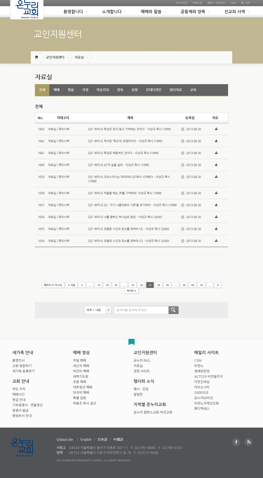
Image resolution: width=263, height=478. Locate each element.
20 (107, 285)
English (86, 439)
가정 (85, 90)
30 (115, 285)
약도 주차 (18, 389)
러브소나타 (202, 387)
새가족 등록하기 (23, 371)
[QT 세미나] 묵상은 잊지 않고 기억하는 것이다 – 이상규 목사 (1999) (129, 129)
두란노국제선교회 (206, 403)
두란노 (198, 366)
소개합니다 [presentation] (112, 11)
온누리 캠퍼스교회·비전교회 (153, 412)
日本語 (102, 439)
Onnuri (26, 451)
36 (141, 285)
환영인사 (18, 360)
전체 (42, 90)
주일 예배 (79, 360)
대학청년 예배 (82, 387)
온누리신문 (181, 2)
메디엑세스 (202, 409)
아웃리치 (103, 90)
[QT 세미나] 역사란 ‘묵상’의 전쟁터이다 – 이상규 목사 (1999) (125, 141)
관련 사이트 (142, 371)
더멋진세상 (202, 382)
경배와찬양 (202, 371)
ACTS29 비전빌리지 (208, 376)
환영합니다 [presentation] (73, 11)
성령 (135, 90)
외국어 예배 (81, 392)
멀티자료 (176, 90)
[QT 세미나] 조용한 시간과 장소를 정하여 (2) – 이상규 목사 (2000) (128, 240)
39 (167, 285)
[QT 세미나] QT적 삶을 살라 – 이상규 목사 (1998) (118, 164)
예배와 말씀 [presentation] (151, 11)
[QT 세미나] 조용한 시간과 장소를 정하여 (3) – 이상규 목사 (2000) (128, 228)
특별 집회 (79, 398)
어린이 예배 (81, 371)
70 (201, 285)
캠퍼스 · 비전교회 (216, 2)
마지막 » (131, 290)
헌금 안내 (18, 400)
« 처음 (71, 285)
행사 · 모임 (141, 389)
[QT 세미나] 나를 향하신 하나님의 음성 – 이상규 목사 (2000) (125, 217)
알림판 (138, 394)
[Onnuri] (26, 9)
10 (98, 285)
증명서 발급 (20, 410)
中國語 (118, 439)
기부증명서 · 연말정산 (27, 405)
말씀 (71, 90)
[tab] (72, 11)
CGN (233, 2)
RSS (249, 442)
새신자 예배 (81, 366)
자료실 (79, 57)
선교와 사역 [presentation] (234, 11)
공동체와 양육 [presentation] (193, 11)
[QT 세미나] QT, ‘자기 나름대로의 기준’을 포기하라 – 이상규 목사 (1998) (132, 205)
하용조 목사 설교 (84, 403)
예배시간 (18, 394)
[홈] (36, 55)
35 (132, 285)
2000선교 (201, 392)
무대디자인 (153, 90)
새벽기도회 (80, 376)
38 (158, 285)
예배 (56, 90)
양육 (120, 90)
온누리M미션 (203, 398)
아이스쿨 (197, 2)
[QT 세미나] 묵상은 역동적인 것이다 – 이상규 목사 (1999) (123, 153)
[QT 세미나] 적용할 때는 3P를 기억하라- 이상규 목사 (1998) (125, 193)
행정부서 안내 (22, 416)
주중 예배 (79, 382)
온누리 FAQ (142, 360)
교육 (193, 90)
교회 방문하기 (22, 366)
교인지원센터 (55, 57)
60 (192, 285)
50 (184, 285)
